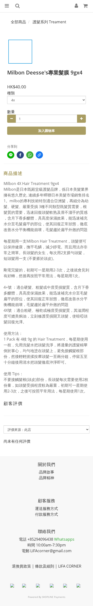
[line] (10, 155)
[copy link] (39, 155)
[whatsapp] (29, 155)
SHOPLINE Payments (53, 597)
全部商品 (18, 21)
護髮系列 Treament (49, 21)
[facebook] (20, 155)
